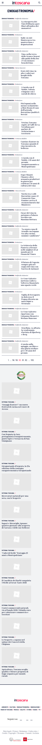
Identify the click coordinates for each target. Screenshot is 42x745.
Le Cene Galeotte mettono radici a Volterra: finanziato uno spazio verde (30, 281)
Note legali (7, 731)
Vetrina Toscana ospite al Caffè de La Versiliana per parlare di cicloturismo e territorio (30, 128)
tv (40, 710)
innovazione (35, 707)
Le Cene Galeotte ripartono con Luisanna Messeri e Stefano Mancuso (30, 314)
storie (29, 710)
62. (26, 360)
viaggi (35, 710)
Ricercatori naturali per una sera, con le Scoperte (15, 497)
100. (32, 360)
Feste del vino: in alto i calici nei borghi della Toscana (28, 74)
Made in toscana (7, 710)
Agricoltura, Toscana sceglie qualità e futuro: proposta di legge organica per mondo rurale (15, 672)
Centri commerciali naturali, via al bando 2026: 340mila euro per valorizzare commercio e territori (16, 611)
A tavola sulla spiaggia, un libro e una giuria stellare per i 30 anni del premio (29, 348)
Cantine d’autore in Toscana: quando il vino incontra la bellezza (30, 144)
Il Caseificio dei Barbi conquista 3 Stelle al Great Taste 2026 (16, 581)
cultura (13, 707)
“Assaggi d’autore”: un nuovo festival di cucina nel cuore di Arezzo (15, 406)
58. (13, 360)
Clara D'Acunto (20, 191)
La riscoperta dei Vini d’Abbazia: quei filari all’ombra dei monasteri (30, 24)
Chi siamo (20, 733)
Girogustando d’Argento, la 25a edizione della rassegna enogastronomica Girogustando (16, 468)
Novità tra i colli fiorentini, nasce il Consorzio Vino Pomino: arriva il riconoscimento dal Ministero (30, 199)
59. (17, 360)
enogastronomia (23, 707)
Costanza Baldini (21, 138)
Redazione (18, 35)
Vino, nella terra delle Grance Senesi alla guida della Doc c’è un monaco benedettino (30, 58)
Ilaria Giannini (20, 68)
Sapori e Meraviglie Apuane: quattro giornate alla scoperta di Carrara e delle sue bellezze (16, 525)
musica (17, 710)
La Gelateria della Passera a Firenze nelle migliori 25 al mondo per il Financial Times (29, 249)
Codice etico (33, 731)
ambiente (5, 707)
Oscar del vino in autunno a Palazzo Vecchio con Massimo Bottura (29, 216)
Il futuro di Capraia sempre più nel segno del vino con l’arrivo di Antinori (30, 265)
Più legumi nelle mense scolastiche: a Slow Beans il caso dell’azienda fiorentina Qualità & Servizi (30, 109)
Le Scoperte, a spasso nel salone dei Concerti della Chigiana (13, 642)
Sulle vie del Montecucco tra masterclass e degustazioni (28, 41)
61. (23, 360)
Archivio (36, 733)
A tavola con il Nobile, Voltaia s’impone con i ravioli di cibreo (28, 90)
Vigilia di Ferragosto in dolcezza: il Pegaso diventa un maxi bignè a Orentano (30, 299)
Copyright (12, 733)
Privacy (15, 731)
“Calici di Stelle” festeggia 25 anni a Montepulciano (15, 554)
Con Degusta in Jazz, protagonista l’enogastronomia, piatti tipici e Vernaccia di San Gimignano (16, 437)
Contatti (28, 733)
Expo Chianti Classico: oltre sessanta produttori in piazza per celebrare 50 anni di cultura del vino (30, 180)
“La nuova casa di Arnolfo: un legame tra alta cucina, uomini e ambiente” (30, 232)
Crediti (4, 733)
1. (8, 360)
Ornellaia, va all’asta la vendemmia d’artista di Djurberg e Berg (30, 331)
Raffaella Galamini (21, 18)
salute (23, 710)
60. (20, 360)
